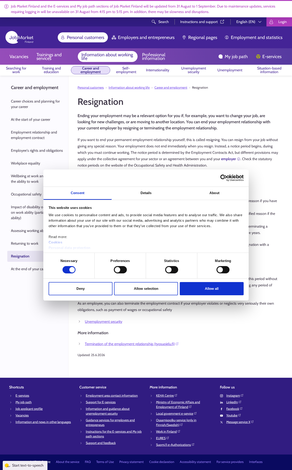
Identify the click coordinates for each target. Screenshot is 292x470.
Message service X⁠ (238, 422)
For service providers (230, 462)
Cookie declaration (161, 462)
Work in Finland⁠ (166, 431)
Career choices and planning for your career (35, 104)
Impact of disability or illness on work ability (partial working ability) (34, 212)
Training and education (51, 70)
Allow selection (146, 288)
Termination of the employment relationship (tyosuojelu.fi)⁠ (130, 344)
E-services (272, 56)
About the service (67, 462)
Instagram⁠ (233, 395)
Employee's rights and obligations (37, 150)
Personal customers (85, 37)
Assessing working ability (30, 231)
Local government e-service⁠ (174, 413)
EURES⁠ (161, 438)
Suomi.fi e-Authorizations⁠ (173, 445)
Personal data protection (70, 247)
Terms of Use (105, 462)
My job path (236, 56)
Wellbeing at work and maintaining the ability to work (37, 179)
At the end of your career (30, 269)
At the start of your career (30, 119)
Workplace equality (25, 163)
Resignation (20, 256)
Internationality (157, 70)
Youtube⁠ (231, 415)
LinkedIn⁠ (232, 402)
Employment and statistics (256, 37)
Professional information (153, 56)
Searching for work (16, 70)
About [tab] (214, 193)
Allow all (212, 288)
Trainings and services (49, 56)
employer (228, 159)
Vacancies (19, 56)
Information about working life (107, 56)
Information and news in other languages (43, 422)
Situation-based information (269, 70)
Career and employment (91, 70)
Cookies (56, 242)
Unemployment (229, 70)
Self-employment (126, 70)
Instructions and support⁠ (199, 22)
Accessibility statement (195, 462)
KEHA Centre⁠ (165, 395)
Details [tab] (146, 193)
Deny (80, 288)
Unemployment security (193, 70)
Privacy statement (131, 462)
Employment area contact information (112, 395)
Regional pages (202, 37)
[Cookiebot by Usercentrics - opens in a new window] (224, 178)
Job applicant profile (29, 409)
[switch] (120, 269)
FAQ (88, 462)
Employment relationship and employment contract (34, 135)
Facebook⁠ (232, 409)
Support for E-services (101, 402)
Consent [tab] (77, 193)
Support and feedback (101, 443)
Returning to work (24, 243)
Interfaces (256, 462)
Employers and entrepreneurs (146, 37)
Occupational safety (26, 194)
